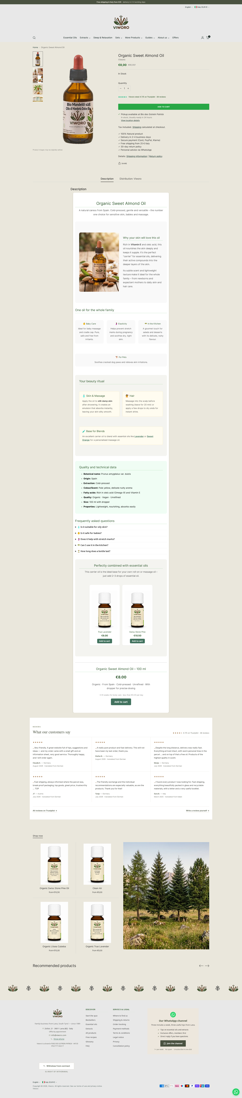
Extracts (89, 1028)
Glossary (89, 1041)
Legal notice (118, 1037)
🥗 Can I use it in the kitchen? (92, 545)
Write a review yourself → (197, 811)
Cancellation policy (121, 1046)
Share (124, 163)
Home (35, 47)
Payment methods (121, 1028)
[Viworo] (121, 22)
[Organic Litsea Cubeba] (54, 922)
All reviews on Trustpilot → (45, 811)
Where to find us (120, 1015)
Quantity (122, 83)
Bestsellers (90, 1020)
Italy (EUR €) (202, 7)
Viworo (121, 59)
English (188, 7)
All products (91, 1033)
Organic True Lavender (97, 946)
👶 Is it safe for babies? (89, 533)
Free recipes (91, 1037)
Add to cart (104, 641)
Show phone (59, 1039)
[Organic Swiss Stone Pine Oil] (54, 864)
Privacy (116, 1041)
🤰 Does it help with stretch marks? (96, 539)
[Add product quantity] (128, 88)
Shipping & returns (121, 1020)
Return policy (155, 156)
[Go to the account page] (202, 37)
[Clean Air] (97, 864)
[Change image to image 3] (38, 90)
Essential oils (91, 1024)
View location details (130, 120)
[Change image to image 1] (38, 59)
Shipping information (136, 156)
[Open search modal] (34, 37)
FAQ (87, 1046)
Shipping (136, 127)
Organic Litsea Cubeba (54, 946)
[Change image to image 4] (38, 99)
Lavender (139, 436)
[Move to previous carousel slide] (201, 966)
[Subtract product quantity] (120, 88)
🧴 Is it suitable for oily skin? (92, 526)
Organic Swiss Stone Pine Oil (54, 888)
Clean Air (97, 888)
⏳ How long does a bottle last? (93, 551)
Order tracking (119, 1024)
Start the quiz (91, 1015)
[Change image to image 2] (38, 75)
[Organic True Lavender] (97, 922)
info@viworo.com (58, 1035)
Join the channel (175, 1043)
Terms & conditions (121, 1033)
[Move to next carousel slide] (207, 966)
